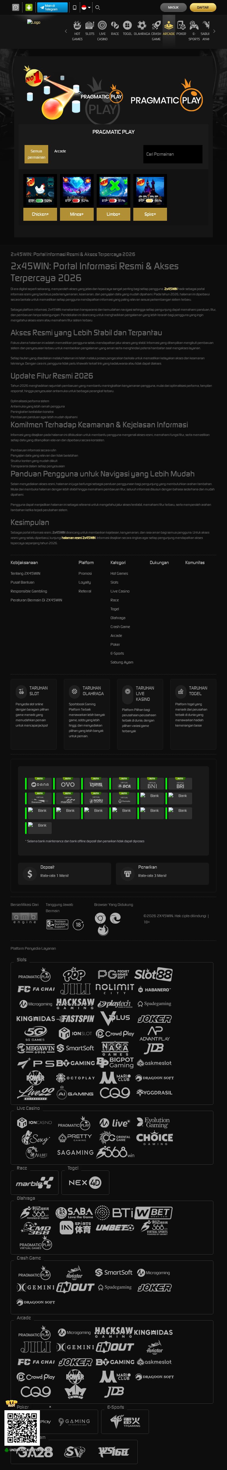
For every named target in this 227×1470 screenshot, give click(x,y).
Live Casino (102, 36)
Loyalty (85, 582)
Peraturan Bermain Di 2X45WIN (36, 600)
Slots (89, 34)
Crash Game (156, 36)
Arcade (169, 34)
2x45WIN (170, 289)
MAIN (43, 181)
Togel (127, 34)
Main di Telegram (51, 7)
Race (115, 34)
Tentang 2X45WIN (25, 573)
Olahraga (142, 34)
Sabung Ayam (207, 36)
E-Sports (194, 36)
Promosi (85, 573)
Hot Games (77, 36)
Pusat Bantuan (22, 582)
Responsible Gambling (29, 591)
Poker (181, 34)
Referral (85, 591)
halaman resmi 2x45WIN (78, 538)
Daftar (203, 7)
